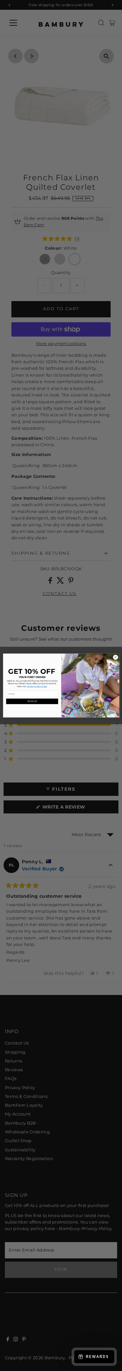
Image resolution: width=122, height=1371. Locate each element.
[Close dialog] (115, 657)
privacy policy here (37, 686)
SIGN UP (32, 701)
